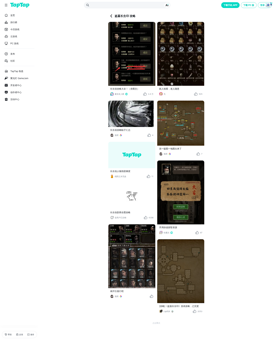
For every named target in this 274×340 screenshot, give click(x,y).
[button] (265, 5)
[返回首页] (19, 5)
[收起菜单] (6, 5)
